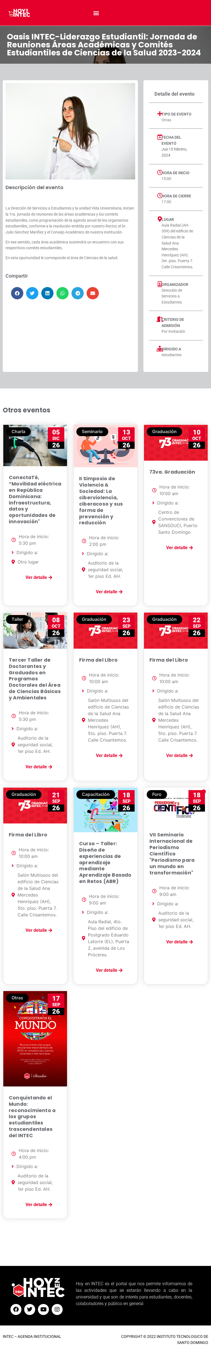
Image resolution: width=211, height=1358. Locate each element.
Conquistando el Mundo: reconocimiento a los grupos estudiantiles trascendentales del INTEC (32, 1116)
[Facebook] (15, 1309)
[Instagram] (57, 1309)
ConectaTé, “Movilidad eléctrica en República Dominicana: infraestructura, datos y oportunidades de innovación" (35, 499)
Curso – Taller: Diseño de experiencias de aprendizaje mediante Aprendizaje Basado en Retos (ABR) (105, 862)
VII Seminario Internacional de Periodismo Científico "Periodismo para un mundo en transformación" (172, 853)
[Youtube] (43, 1309)
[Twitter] (29, 1309)
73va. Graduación (172, 472)
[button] (96, 12)
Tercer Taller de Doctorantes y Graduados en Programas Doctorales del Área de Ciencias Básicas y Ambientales (35, 679)
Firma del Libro (98, 660)
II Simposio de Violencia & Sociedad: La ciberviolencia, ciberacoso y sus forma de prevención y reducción (101, 500)
